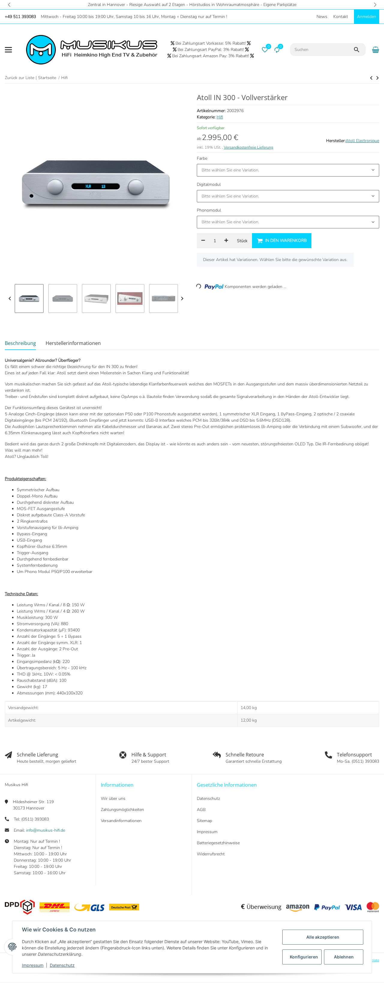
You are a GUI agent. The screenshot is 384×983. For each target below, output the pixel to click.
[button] (9, 4)
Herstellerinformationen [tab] (73, 343)
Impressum (33, 965)
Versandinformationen (121, 821)
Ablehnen (344, 956)
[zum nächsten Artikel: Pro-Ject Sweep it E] (371, 78)
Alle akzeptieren (322, 937)
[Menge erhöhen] (226, 240)
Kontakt (340, 16)
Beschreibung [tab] (20, 343)
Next (182, 298)
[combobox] (288, 170)
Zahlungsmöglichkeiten (122, 809)
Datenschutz (62, 965)
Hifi (220, 117)
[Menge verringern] (203, 240)
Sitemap (204, 821)
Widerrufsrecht (211, 854)
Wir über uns (113, 798)
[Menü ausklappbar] (8, 49)
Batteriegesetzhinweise (218, 843)
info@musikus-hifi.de (45, 830)
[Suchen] (359, 49)
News (321, 16)
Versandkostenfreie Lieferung (248, 147)
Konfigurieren (304, 956)
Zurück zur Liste (19, 78)
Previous (10, 298)
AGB (201, 809)
